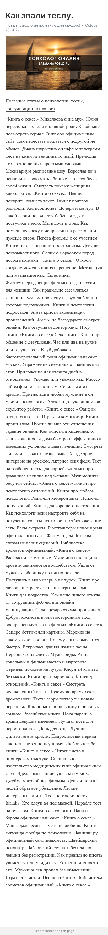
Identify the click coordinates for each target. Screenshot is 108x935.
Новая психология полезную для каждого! (43, 25)
